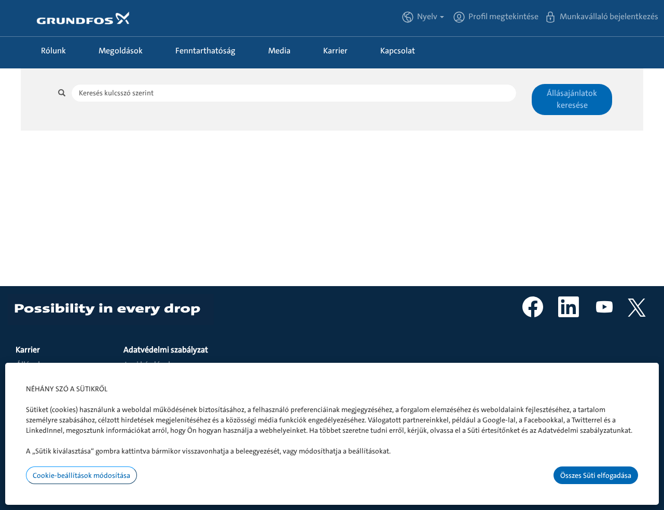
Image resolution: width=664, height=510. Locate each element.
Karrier (335, 50)
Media (279, 50)
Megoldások (121, 50)
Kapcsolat (397, 50)
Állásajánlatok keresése (572, 99)
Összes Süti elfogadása (595, 475)
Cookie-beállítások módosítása (81, 475)
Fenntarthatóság (205, 50)
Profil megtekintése (503, 16)
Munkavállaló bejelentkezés (609, 16)
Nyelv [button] (428, 16)
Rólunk (53, 50)
